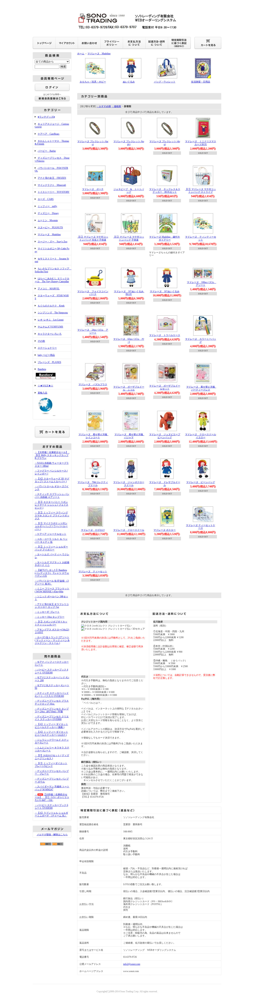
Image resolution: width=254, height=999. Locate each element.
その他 (41, 341)
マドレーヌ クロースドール (128, 530)
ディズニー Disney (48, 213)
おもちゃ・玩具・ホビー (93, 81)
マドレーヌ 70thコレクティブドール (93, 484)
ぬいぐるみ (129, 81)
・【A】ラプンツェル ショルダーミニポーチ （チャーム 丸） (51, 814)
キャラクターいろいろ (50, 333)
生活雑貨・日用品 (200, 81)
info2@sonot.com (131, 964)
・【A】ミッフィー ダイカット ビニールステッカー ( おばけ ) (51, 733)
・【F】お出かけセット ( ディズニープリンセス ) (52, 757)
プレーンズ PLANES (49, 362)
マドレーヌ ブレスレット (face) (92, 143)
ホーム (80, 53)
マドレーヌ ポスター (165, 530)
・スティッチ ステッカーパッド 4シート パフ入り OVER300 (52, 694)
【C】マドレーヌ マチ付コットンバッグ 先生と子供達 (92, 238)
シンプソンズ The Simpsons (53, 312)
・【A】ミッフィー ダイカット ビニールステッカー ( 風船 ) (51, 726)
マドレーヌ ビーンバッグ (200, 482)
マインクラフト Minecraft (52, 185)
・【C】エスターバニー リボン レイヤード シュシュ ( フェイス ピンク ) (51, 505)
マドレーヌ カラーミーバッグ (200, 340)
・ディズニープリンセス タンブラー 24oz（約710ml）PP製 (52, 710)
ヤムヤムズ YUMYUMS (50, 326)
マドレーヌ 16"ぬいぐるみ (164, 291)
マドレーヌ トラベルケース (164, 335)
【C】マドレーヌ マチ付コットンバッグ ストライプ (200, 191)
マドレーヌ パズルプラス (93, 384)
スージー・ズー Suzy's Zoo (52, 241)
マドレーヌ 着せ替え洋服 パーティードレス (201, 388)
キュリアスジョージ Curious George (52, 125)
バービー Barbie (47, 151)
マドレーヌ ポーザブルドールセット (164, 387)
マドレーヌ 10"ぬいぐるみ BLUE (130, 293)
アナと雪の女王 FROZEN (52, 178)
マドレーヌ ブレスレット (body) (129, 143)
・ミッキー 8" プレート (47, 612)
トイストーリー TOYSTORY (53, 192)
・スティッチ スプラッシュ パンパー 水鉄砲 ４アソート (52, 496)
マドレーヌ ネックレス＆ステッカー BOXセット (164, 191)
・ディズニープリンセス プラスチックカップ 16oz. (52, 702)
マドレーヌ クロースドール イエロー (201, 436)
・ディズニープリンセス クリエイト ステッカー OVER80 (52, 718)
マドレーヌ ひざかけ (93, 530)
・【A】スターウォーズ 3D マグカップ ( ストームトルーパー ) (52, 480)
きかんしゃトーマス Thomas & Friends (52, 142)
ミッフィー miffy (47, 206)
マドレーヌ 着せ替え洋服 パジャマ (129, 436)
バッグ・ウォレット (164, 81)
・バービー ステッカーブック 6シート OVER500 (51, 807)
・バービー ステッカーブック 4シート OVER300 (51, 671)
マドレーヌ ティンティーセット (200, 238)
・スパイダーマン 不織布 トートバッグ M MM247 (52, 788)
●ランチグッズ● (46, 116)
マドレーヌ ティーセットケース (200, 527)
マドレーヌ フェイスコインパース (92, 293)
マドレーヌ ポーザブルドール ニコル (128, 388)
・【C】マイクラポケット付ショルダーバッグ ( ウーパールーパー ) (51, 526)
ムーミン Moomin (48, 220)
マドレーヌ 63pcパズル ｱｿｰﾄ (128, 340)
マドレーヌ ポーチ (93, 189)
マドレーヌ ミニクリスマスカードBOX (200, 143)
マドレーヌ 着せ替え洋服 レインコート (94, 436)
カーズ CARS (46, 199)
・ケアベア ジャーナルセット (50, 534)
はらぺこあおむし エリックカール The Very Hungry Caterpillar (52, 280)
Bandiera (42, 369)
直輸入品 (42, 392)
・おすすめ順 (104, 106)
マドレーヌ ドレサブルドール (164, 484)
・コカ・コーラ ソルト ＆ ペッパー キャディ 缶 (51, 540)
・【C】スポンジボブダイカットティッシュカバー (51, 623)
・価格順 (116, 106)
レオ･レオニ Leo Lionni (51, 319)
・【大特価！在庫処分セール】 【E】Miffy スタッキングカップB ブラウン (52, 455)
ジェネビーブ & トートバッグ (129, 191)
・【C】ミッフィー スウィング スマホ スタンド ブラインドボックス (52, 515)
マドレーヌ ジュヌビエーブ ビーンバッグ (166, 436)
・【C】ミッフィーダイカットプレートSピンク (51, 765)
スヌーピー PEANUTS (50, 227)
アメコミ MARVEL (49, 288)
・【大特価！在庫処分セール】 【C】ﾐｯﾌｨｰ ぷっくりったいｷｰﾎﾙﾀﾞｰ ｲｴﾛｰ (52, 797)
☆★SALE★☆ (45, 385)
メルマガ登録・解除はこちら (52, 834)
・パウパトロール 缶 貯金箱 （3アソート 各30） (52, 582)
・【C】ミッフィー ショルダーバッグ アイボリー (51, 548)
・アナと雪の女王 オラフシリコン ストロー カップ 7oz (52, 606)
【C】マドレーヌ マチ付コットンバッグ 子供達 (128, 238)
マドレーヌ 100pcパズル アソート (201, 284)
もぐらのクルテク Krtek (51, 305)
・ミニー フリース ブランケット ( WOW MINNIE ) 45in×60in (52, 590)
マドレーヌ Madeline (49, 234)
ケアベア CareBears (48, 134)
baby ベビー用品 (46, 355)
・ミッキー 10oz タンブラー (49, 617)
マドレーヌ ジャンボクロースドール (128, 484)
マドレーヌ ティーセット (93, 571)
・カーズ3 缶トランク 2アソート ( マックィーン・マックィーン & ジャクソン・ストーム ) (52, 640)
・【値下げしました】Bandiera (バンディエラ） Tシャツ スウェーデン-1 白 (52, 573)
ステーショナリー (47, 348)
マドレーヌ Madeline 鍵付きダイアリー (164, 238)
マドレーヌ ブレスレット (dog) (164, 143)
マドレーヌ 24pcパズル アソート (92, 331)
